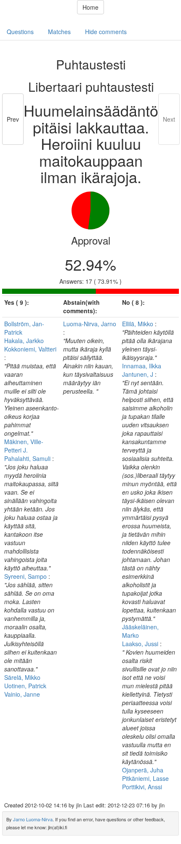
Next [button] (169, 119)
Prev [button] (13, 119)
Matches (59, 31)
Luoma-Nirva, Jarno (89, 323)
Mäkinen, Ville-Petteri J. (23, 445)
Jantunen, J (138, 374)
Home (90, 7)
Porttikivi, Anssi (142, 787)
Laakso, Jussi (141, 643)
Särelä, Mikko (22, 677)
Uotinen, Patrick (25, 686)
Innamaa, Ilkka (141, 366)
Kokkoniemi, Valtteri (30, 349)
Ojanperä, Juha (142, 770)
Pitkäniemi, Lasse (145, 778)
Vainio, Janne (22, 694)
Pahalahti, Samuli (28, 458)
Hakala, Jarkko (24, 340)
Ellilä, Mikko (138, 323)
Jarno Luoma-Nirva (33, 819)
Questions (20, 31)
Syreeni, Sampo (26, 576)
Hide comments (106, 31)
